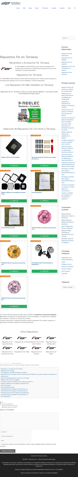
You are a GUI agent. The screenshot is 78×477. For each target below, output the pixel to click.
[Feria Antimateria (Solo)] (14, 216)
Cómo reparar (66, 271)
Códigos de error (67, 264)
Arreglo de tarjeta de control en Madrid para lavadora (68, 142)
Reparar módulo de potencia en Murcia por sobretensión (67, 89)
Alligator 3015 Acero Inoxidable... (10, 157)
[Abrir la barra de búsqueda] (74, 8)
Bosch (37, 8)
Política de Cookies (42, 456)
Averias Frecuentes (67, 266)
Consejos (64, 273)
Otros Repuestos (5, 396)
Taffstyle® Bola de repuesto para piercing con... (44, 228)
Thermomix (45, 8)
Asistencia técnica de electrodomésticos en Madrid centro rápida (68, 164)
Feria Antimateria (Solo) (8, 227)
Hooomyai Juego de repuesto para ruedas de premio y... (44, 158)
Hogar (63, 262)
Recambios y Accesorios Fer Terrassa (11, 369)
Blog (69, 8)
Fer (2, 402)
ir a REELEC (14, 165)
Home (18, 8)
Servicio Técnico (66, 269)
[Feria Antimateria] (44, 181)
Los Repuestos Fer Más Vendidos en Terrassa (14, 372)
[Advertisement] (39, 22)
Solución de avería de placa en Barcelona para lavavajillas (68, 119)
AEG (24, 8)
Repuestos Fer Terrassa (7, 370)
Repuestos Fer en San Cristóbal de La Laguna (68, 68)
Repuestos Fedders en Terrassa (10, 405)
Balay (30, 8)
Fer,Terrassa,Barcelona (7, 404)
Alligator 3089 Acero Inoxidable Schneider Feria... (13, 193)
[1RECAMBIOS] (11, 3)
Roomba (54, 8)
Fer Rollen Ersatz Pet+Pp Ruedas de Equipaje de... (42, 263)
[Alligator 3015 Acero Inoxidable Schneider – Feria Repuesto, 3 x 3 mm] (14, 146)
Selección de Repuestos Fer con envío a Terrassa (15, 378)
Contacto (62, 8)
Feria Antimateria (37, 192)
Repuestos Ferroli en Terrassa (9, 407)
